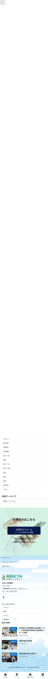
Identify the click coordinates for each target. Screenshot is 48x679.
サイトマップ (6, 558)
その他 (5, 489)
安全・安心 (6, 456)
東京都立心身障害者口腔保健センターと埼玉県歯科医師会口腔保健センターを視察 (32, 630)
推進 (4, 477)
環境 (4, 460)
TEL (43, 677)
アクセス (6, 615)
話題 (4, 481)
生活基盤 (6, 451)
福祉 (4, 472)
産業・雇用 (6, 468)
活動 (4, 611)
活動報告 (6, 447)
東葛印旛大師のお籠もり (28, 653)
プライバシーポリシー (9, 562)
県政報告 (6, 443)
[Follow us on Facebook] (3, 597)
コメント (6, 607)
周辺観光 (6, 619)
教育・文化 (6, 464)
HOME (5, 677)
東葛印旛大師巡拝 (25, 641)
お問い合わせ (6, 566)
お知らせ (6, 439)
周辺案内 (6, 485)
